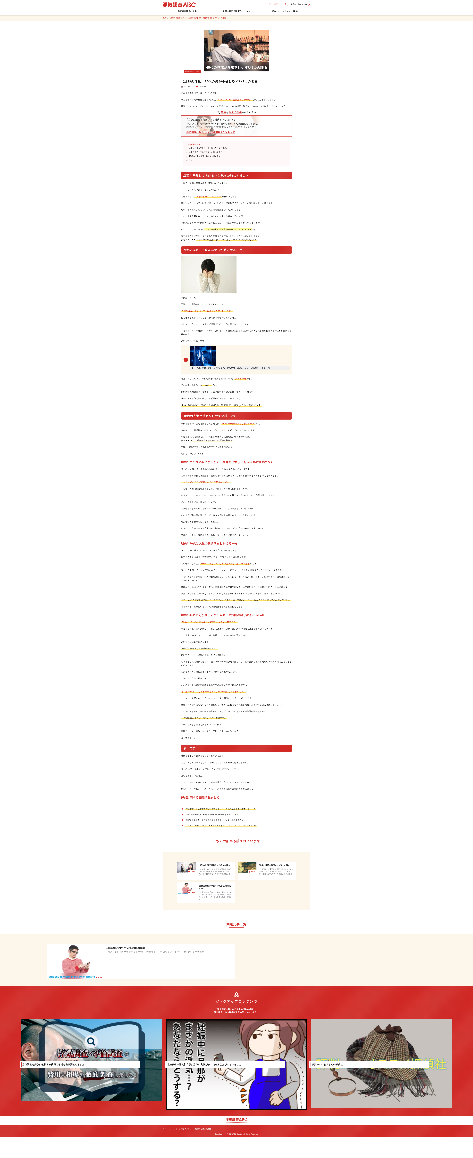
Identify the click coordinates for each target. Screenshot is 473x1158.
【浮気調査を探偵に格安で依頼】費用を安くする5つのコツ (211, 814)
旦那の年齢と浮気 (177, 18)
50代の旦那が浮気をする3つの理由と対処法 (215, 887)
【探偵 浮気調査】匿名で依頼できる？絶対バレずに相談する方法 (214, 820)
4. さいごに (191, 160)
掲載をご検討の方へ (299, 4)
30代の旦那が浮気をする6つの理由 (274, 865)
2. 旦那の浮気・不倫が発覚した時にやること (205, 152)
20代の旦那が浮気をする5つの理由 (214, 865)
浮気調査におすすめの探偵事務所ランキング (211, 132)
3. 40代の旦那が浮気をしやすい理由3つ (203, 156)
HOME (165, 18)
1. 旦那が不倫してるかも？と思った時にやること (207, 148)
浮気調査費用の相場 (187, 11)
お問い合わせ (169, 1129)
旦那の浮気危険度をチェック (236, 11)
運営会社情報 (185, 1129)
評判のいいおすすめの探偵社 (286, 11)
